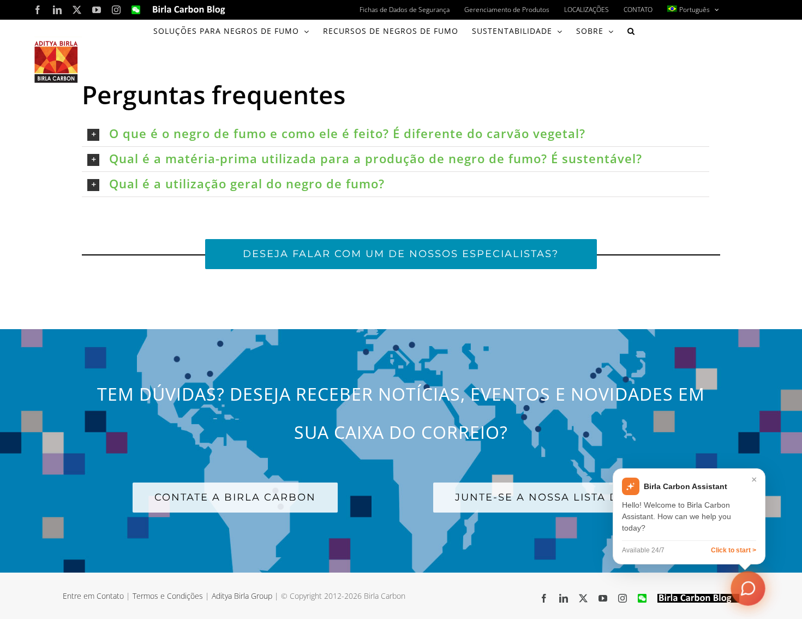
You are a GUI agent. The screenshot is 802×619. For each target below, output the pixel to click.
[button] (631, 31)
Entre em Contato (93, 596)
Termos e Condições (168, 596)
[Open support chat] (748, 588)
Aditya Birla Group (242, 596)
